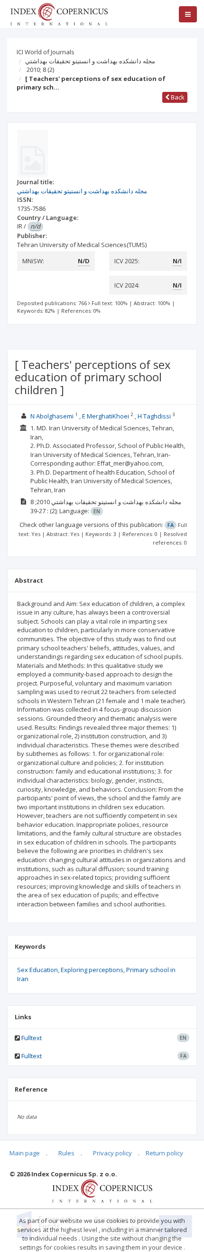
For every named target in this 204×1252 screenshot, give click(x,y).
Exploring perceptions (92, 969)
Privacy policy (112, 1153)
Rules (66, 1153)
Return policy (164, 1153)
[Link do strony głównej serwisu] (59, 13)
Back (177, 97)
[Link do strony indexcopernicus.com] (102, 1190)
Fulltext (31, 1037)
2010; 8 (40, 69)
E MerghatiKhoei (105, 416)
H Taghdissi (154, 416)
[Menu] (188, 14)
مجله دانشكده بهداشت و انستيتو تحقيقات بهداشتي (90, 61)
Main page (24, 1153)
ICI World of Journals (45, 52)
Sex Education (37, 969)
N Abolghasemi (52, 416)
